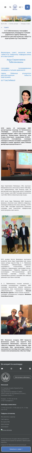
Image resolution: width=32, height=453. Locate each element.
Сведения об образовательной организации (13, 444)
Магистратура (5, 424)
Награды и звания (26, 23)
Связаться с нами (16, 449)
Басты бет (4, 23)
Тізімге (6, 27)
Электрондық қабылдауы (22, 377)
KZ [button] (20, 7)
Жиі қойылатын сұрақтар (8, 417)
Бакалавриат (4, 426)
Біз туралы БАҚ (5, 421)
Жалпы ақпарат (13, 23)
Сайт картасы (5, 419)
